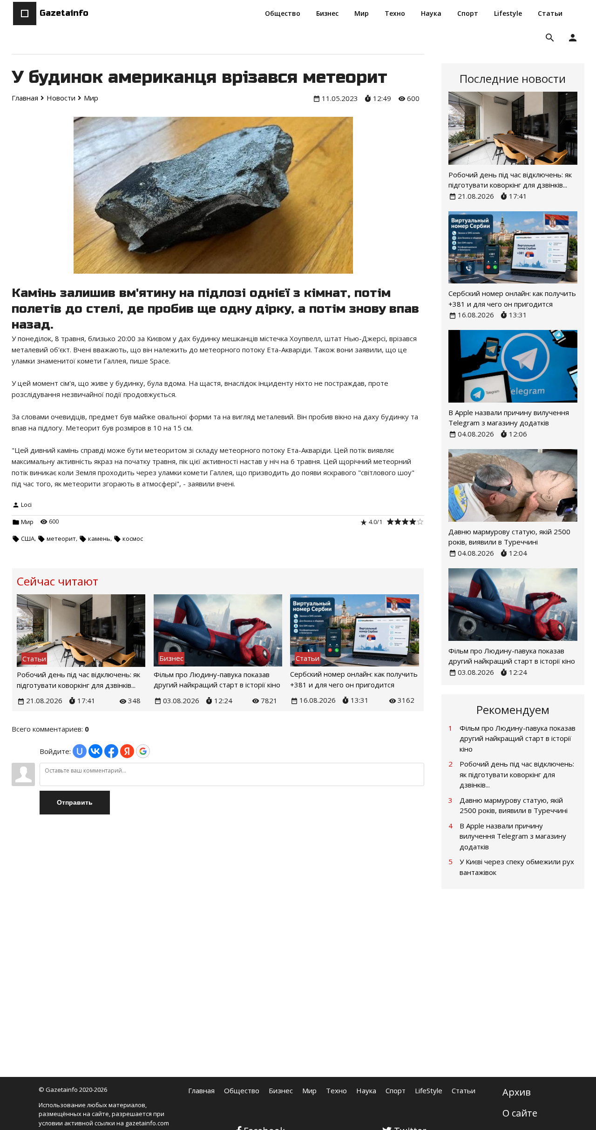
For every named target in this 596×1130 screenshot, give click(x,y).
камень (99, 538)
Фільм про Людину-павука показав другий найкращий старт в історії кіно (518, 738)
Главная (201, 1090)
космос (132, 538)
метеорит (61, 538)
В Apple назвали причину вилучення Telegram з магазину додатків (513, 836)
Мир (27, 522)
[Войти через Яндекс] (127, 751)
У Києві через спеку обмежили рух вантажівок (517, 867)
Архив (516, 1092)
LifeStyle (428, 1090)
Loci (26, 504)
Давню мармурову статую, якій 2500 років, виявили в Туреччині (514, 805)
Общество (241, 1090)
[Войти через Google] (143, 751)
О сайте (519, 1113)
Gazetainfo (64, 13)
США (27, 538)
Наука (366, 1090)
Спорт (396, 1090)
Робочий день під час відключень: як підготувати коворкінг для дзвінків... (517, 774)
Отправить (75, 802)
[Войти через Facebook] (111, 751)
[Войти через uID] (80, 751)
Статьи (463, 1090)
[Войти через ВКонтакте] (95, 751)
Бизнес (281, 1090)
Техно (336, 1090)
